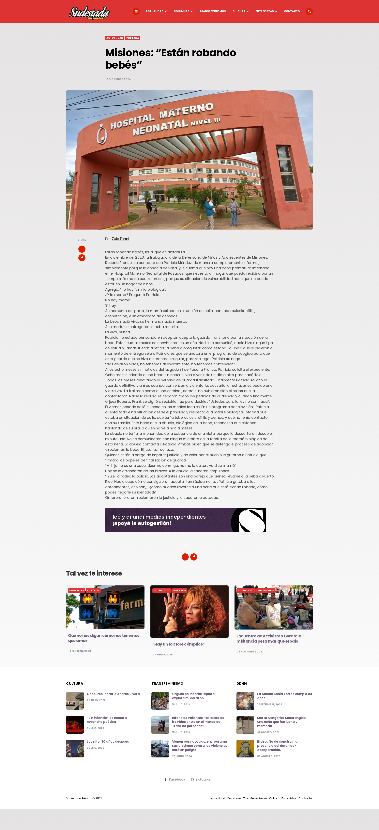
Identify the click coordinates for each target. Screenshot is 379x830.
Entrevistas (265, 11)
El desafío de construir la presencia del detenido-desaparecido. (277, 745)
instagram (203, 779)
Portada (132, 38)
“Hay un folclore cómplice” (178, 644)
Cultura (239, 11)
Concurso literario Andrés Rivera (113, 694)
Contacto (292, 11)
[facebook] (81, 257)
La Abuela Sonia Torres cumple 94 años (284, 696)
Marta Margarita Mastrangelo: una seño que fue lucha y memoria (282, 722)
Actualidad (154, 11)
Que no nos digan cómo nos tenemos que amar (103, 638)
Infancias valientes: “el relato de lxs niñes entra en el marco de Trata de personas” (198, 722)
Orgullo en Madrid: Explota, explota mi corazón (193, 696)
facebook (177, 779)
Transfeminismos (213, 11)
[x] (81, 249)
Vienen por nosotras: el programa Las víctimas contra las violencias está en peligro (199, 745)
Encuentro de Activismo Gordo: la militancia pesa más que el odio (268, 638)
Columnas (181, 11)
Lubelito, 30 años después (108, 741)
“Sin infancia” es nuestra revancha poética (107, 720)
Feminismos (265, 590)
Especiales (76, 590)
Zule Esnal (120, 238)
